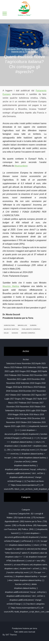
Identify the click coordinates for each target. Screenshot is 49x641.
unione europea (28, 333)
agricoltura (9, 325)
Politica (34, 51)
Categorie (26, 510)
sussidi (15, 333)
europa (33, 325)
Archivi (26, 359)
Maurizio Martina (11, 286)
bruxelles (22, 325)
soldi (6, 333)
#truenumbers (21, 166)
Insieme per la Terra (20, 51)
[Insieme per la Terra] (24, 8)
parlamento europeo (31, 329)
